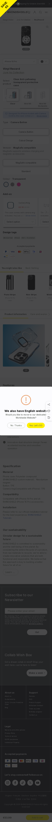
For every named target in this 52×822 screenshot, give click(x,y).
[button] (8, 8)
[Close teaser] (18, 3)
